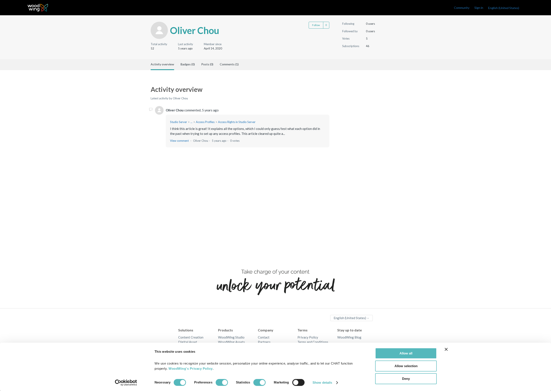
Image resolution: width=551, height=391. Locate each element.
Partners (264, 342)
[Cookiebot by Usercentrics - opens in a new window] (126, 382)
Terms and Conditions (312, 342)
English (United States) (350, 318)
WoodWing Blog (349, 337)
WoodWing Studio (231, 337)
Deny (406, 378)
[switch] (222, 382)
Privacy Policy (307, 337)
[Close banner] (446, 349)
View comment (179, 140)
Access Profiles (205, 122)
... (191, 122)
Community (461, 7)
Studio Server (178, 122)
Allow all (405, 353)
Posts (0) (207, 64)
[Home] (38, 8)
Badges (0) (188, 64)
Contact (263, 337)
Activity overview (162, 64)
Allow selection (406, 366)
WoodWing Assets (231, 342)
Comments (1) (229, 64)
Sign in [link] (478, 7)
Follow (316, 25)
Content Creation (190, 337)
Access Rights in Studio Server (236, 122)
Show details (322, 382)
